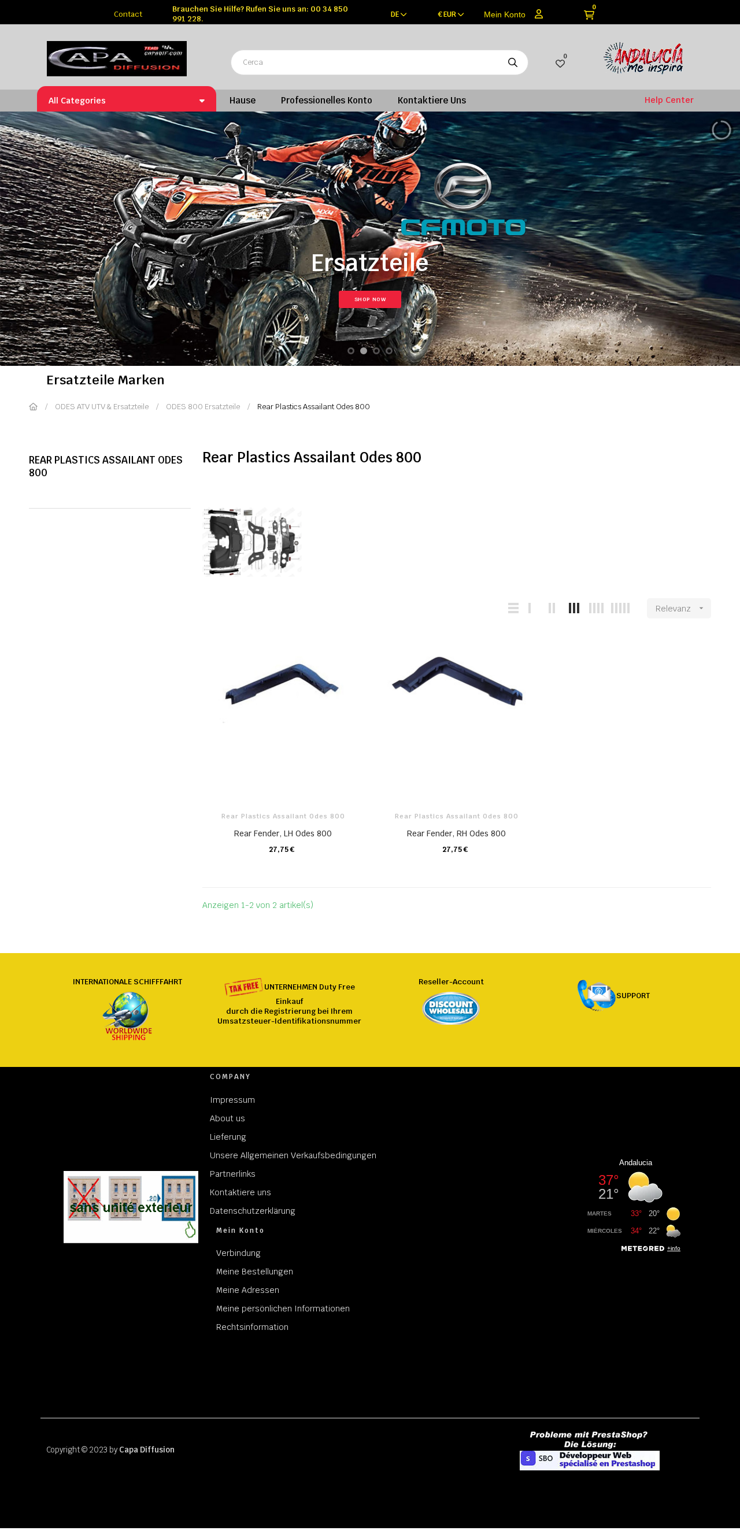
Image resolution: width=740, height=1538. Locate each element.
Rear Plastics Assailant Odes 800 (106, 466)
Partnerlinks (233, 1174)
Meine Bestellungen (254, 1271)
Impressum (232, 1100)
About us (227, 1118)
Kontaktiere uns (240, 1192)
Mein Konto (505, 14)
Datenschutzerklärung (252, 1211)
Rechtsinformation (252, 1327)
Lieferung (228, 1137)
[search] (513, 62)
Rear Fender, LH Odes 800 (283, 833)
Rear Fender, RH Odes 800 (456, 833)
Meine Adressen (247, 1290)
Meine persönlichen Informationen (283, 1308)
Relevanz (681, 608)
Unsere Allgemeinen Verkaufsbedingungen (293, 1155)
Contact (128, 14)
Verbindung (238, 1253)
